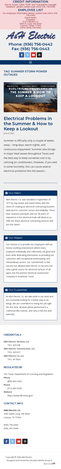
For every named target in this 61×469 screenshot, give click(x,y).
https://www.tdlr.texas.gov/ (20, 395)
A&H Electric (12, 86)
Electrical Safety (29, 86)
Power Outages (48, 86)
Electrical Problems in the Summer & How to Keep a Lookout (28, 123)
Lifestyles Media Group (39, 460)
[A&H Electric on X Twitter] (27, 55)
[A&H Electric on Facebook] (21, 55)
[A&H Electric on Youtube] (33, 55)
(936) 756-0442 (37, 44)
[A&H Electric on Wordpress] (39, 55)
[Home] (30, 35)
